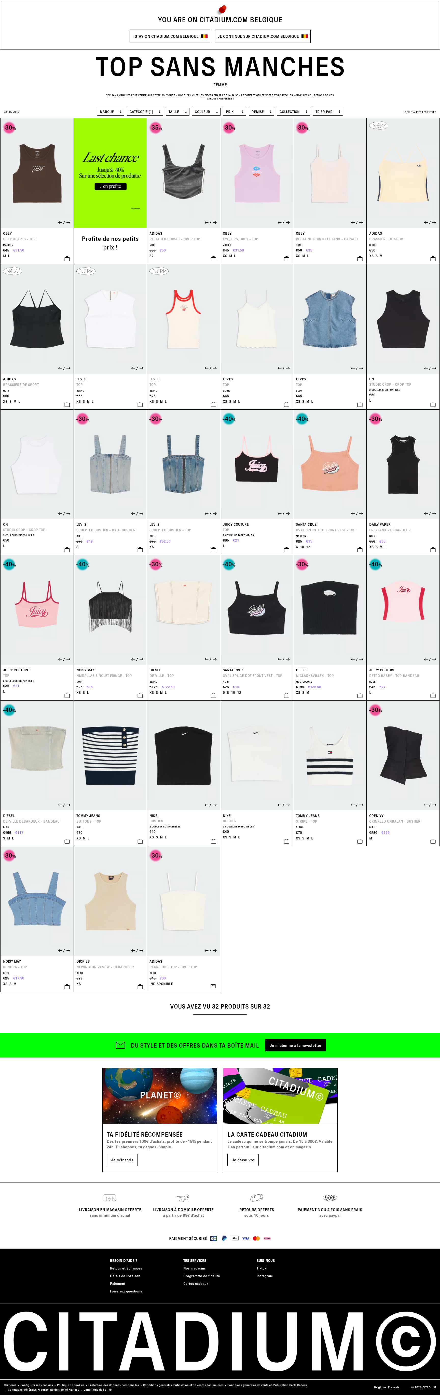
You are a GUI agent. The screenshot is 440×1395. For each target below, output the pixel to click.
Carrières (10, 1385)
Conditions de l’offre (98, 1389)
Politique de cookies (70, 1385)
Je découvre (243, 1159)
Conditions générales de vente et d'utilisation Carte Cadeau (267, 1385)
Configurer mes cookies (36, 1385)
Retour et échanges (126, 1268)
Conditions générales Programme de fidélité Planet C (43, 1389)
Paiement (117, 1283)
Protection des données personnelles (113, 1385)
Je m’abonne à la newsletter (296, 1045)
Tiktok (261, 1268)
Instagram (265, 1276)
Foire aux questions (126, 1291)
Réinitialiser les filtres (420, 112)
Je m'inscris (122, 1159)
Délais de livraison (125, 1276)
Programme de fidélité (201, 1276)
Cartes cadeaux (195, 1283)
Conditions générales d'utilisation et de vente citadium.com (183, 1385)
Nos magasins (194, 1268)
